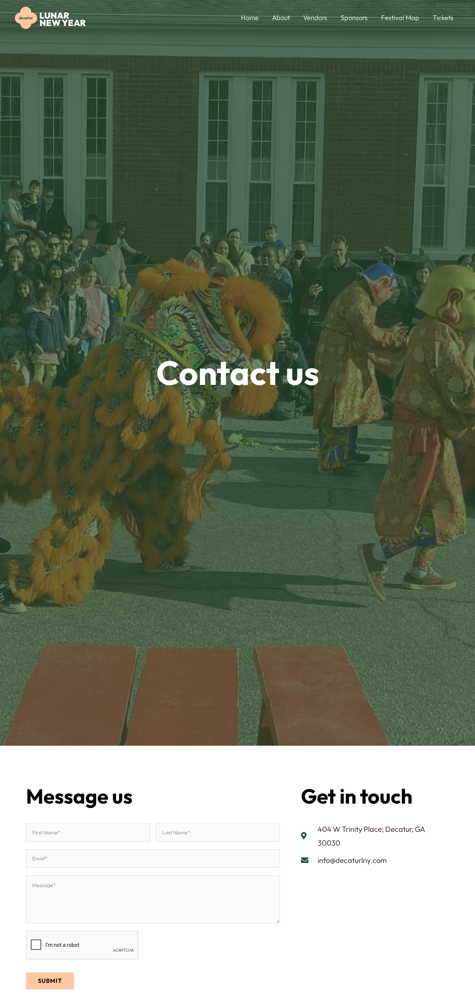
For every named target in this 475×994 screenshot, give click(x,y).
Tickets (443, 17)
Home (250, 17)
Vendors (315, 17)
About (281, 17)
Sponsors (354, 17)
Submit (50, 980)
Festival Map (400, 17)
